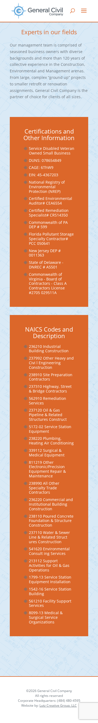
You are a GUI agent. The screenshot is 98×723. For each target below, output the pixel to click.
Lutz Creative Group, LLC (58, 705)
